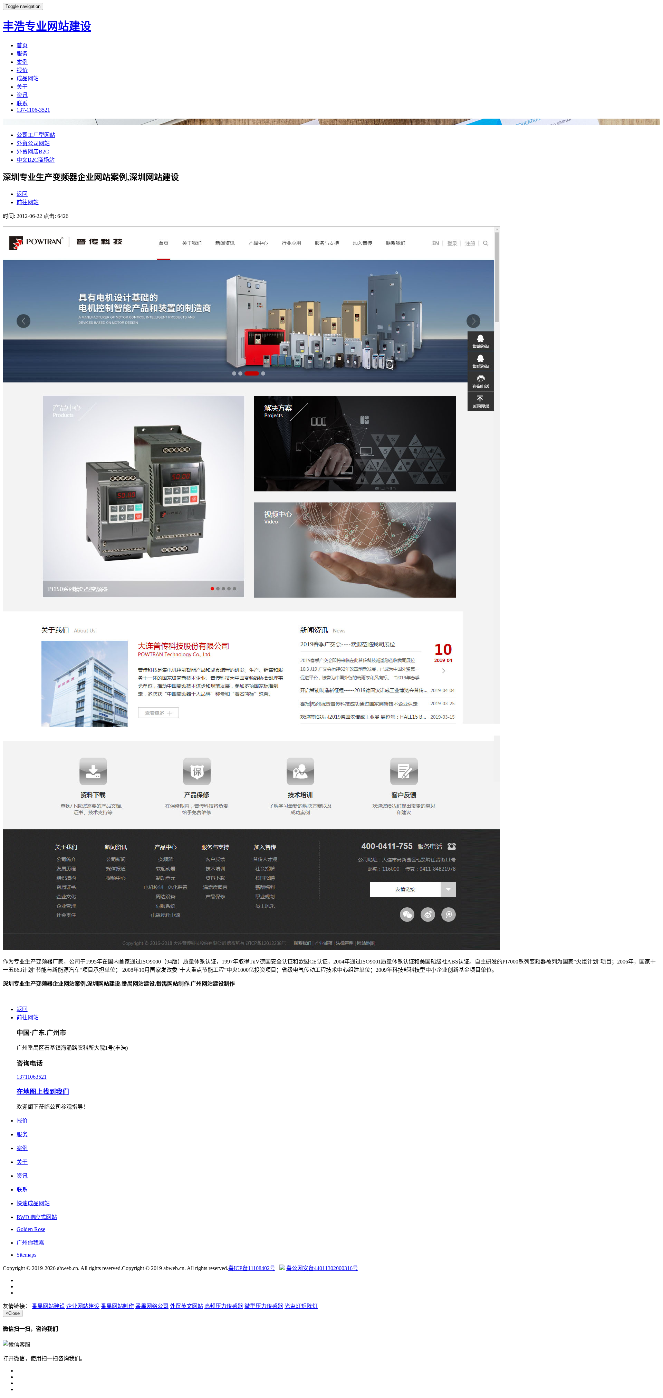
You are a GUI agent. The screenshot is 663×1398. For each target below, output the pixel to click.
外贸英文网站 (186, 1306)
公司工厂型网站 (36, 135)
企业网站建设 (82, 1306)
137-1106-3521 (33, 110)
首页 (22, 45)
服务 (22, 54)
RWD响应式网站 (37, 1217)
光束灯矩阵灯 (301, 1306)
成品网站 (28, 78)
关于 (22, 87)
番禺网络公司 (152, 1306)
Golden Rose (31, 1229)
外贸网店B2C (33, 151)
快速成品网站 (33, 1203)
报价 (22, 70)
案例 (22, 62)
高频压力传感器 (223, 1306)
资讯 (22, 95)
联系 (22, 103)
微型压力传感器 (263, 1306)
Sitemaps (26, 1255)
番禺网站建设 (48, 1306)
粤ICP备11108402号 (251, 1268)
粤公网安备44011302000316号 (322, 1268)
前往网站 (28, 202)
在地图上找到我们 (43, 1091)
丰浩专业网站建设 (47, 26)
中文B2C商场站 (36, 160)
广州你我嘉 (30, 1243)
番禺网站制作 (117, 1306)
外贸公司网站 (33, 143)
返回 (22, 194)
